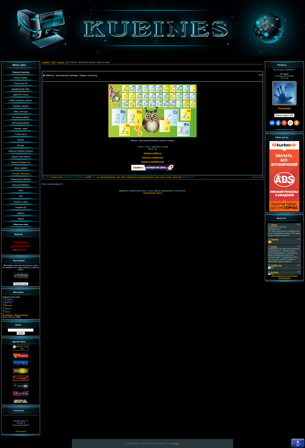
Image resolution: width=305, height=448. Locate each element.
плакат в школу (160, 177)
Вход (159, 193)
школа (169, 177)
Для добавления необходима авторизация (284, 277)
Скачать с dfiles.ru (152, 153)
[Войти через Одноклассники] (296, 122)
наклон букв (176, 177)
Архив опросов (21, 315)
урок (98, 177)
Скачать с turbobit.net (152, 157)
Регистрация (149, 193)
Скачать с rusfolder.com (152, 162)
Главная (45, 62)
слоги (118, 177)
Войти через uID (284, 115)
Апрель (61, 62)
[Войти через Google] (290, 123)
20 (67, 62)
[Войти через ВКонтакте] (272, 122)
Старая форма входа (284, 129)
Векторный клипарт (108, 177)
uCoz (177, 443)
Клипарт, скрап (56, 177)
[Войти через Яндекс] (284, 122)
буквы (123, 177)
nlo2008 (88, 177)
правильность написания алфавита (140, 177)
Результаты (7, 315)
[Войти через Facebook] (278, 122)
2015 (53, 62)
